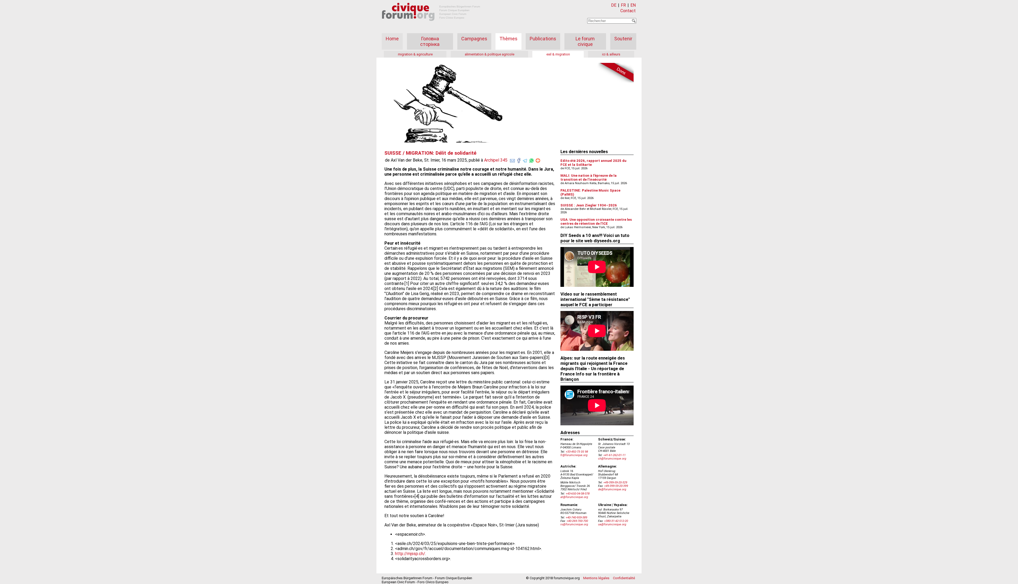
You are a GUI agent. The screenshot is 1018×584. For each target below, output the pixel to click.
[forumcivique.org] (431, 25)
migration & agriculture (415, 54)
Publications (543, 38)
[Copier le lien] (538, 160)
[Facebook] (519, 159)
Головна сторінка (430, 41)
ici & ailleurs (611, 54)
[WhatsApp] (531, 159)
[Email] (512, 159)
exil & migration (558, 54)
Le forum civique (585, 41)
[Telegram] (525, 159)
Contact (628, 10)
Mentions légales (596, 578)
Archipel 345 (495, 160)
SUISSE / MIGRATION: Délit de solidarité (430, 153)
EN (633, 5)
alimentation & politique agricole (489, 54)
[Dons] (615, 73)
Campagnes (474, 38)
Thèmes (508, 38)
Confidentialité (624, 578)
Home (392, 38)
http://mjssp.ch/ (410, 553)
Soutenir (623, 38)
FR (623, 5)
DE (613, 5)
